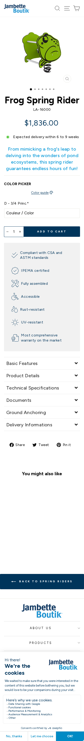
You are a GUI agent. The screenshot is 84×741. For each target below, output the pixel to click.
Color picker (17, 184)
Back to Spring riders (45, 581)
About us (41, 628)
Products (40, 643)
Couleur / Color (20, 213)
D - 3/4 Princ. (16, 203)
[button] (42, 363)
